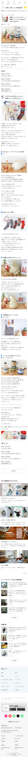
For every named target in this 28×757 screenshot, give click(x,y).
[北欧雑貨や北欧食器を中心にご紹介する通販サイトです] (14, 7)
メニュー (25, 3)
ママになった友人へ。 (7, 75)
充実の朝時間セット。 (7, 91)
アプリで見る (13, 754)
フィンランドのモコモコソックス (9, 233)
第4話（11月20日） (6, 89)
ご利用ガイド (4, 738)
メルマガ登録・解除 (19, 735)
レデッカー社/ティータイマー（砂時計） (11, 175)
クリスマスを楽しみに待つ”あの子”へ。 (11, 80)
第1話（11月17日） (6, 74)
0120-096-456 (18, 727)
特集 (6, 697)
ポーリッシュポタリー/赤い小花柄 (10, 381)
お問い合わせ (17, 738)
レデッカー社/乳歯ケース (7, 177)
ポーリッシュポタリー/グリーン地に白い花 (12, 380)
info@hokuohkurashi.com (7, 727)
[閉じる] (18, 754)
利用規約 (16, 741)
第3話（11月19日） (6, 84)
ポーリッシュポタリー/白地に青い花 (10, 378)
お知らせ (3, 735)
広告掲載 (3, 741)
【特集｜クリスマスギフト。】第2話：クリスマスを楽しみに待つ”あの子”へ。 (17, 19)
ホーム (3, 3)
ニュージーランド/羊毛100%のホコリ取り (12, 179)
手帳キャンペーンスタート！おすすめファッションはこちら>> (13, 10)
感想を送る (14, 470)
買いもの (8, 3)
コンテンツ (14, 3)
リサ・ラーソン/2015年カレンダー (10, 338)
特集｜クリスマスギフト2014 (7, 15)
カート (20, 3)
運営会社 (3, 745)
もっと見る (14, 617)
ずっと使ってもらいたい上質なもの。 (11, 86)
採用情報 (16, 745)
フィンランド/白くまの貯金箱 (9, 279)
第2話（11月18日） (6, 79)
